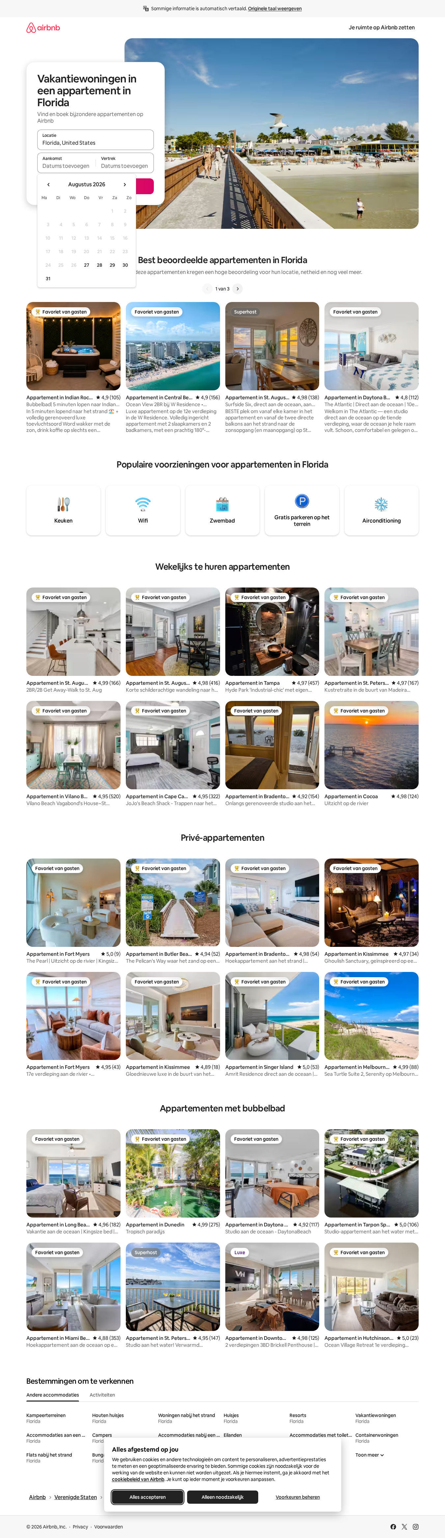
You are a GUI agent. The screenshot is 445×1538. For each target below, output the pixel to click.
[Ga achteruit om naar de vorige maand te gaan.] (49, 185)
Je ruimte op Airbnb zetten (382, 27)
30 (125, 265)
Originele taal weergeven (275, 9)
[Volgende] (237, 289)
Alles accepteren (147, 1497)
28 (99, 265)
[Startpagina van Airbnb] (43, 27)
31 (48, 279)
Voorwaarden (108, 1527)
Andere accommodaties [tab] (52, 1395)
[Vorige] (207, 289)
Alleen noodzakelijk (223, 1497)
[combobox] (95, 143)
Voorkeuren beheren (298, 1497)
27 (86, 265)
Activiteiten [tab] (102, 1395)
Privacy (80, 1527)
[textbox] (66, 166)
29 (112, 265)
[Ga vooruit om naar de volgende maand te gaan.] (124, 185)
